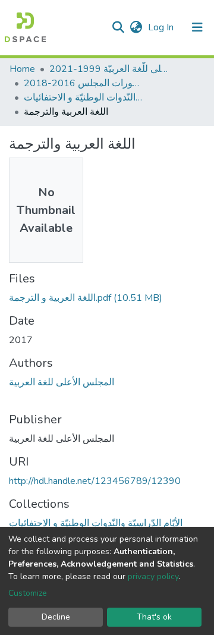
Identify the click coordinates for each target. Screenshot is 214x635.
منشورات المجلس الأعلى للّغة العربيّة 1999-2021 (108, 69)
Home (22, 69)
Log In (162, 27)
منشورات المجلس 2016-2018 (83, 83)
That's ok (154, 617)
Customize (27, 593)
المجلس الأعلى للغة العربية (61, 382)
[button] (136, 27)
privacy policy (153, 576)
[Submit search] (118, 27)
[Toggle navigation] (197, 27)
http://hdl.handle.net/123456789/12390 (95, 481)
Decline (56, 617)
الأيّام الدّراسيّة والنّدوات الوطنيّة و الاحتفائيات (83, 97)
